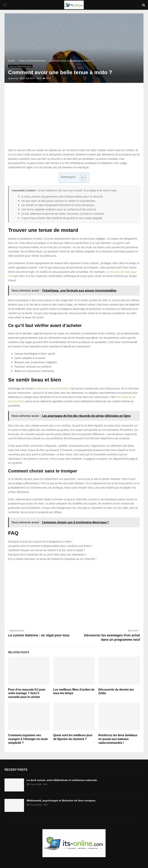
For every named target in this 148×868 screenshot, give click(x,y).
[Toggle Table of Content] (81, 178)
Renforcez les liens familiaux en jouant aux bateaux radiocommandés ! (117, 739)
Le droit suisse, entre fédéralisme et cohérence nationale (62, 780)
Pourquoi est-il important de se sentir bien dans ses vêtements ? (47, 554)
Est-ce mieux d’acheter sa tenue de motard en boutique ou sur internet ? (52, 559)
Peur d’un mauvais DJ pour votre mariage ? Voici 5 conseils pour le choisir (26, 693)
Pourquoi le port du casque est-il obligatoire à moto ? (40, 541)
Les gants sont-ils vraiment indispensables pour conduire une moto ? (50, 546)
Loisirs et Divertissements (20, 66)
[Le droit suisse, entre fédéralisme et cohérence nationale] (14, 784)
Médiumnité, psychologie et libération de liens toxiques (61, 800)
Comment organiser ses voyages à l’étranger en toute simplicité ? (28, 739)
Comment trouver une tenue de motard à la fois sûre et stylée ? (46, 550)
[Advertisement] (74, 119)
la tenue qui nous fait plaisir (51, 388)
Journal (14, 78)
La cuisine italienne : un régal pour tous (38, 635)
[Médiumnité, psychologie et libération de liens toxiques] (14, 805)
